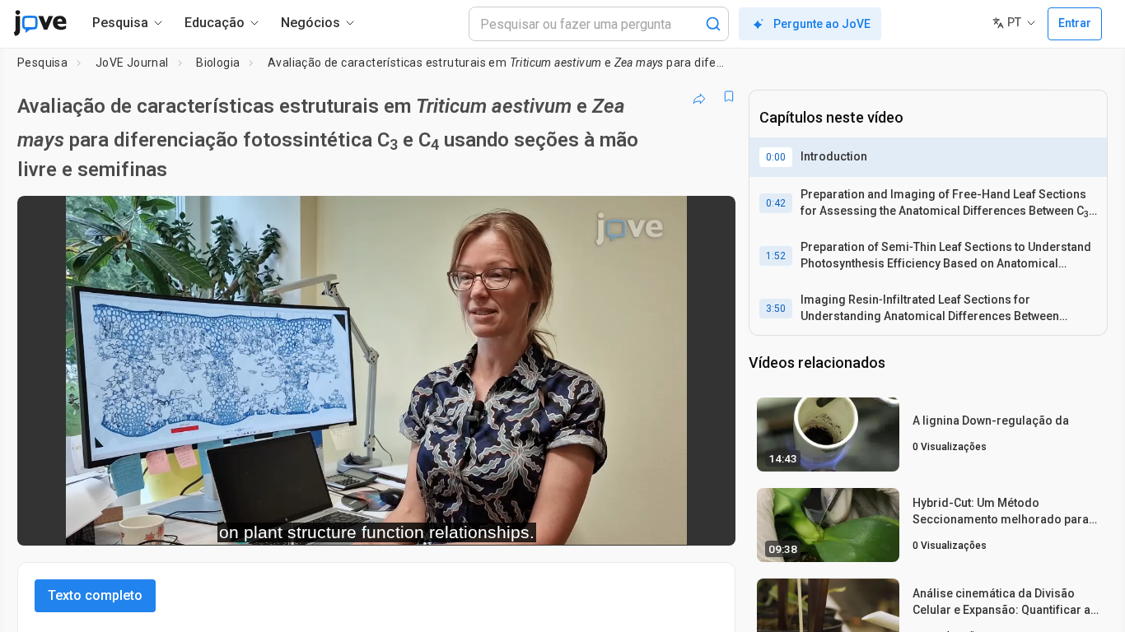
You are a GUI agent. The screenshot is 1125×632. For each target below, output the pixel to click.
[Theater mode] (709, 521)
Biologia (218, 62)
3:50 (776, 308)
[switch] (543, 521)
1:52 (776, 256)
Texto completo (95, 595)
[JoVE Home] (40, 23)
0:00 (776, 157)
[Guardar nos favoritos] (728, 96)
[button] (709, 219)
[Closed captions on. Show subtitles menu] (672, 521)
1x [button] (638, 521)
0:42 (776, 203)
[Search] (713, 24)
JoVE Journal (132, 62)
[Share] (699, 96)
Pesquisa (42, 62)
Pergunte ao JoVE (822, 23)
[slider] (285, 521)
